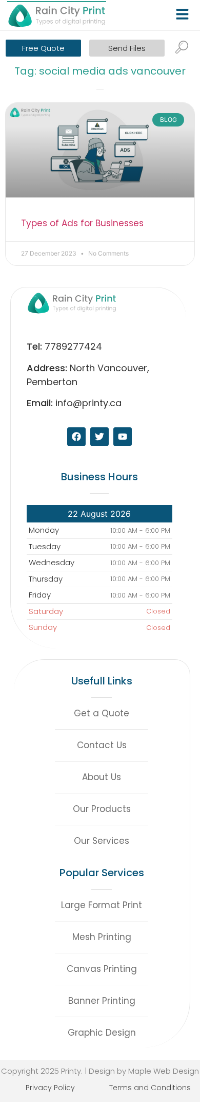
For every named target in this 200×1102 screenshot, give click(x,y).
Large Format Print (101, 905)
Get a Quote (101, 713)
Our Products (102, 809)
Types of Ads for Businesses (82, 223)
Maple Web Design (163, 1070)
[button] (184, 12)
